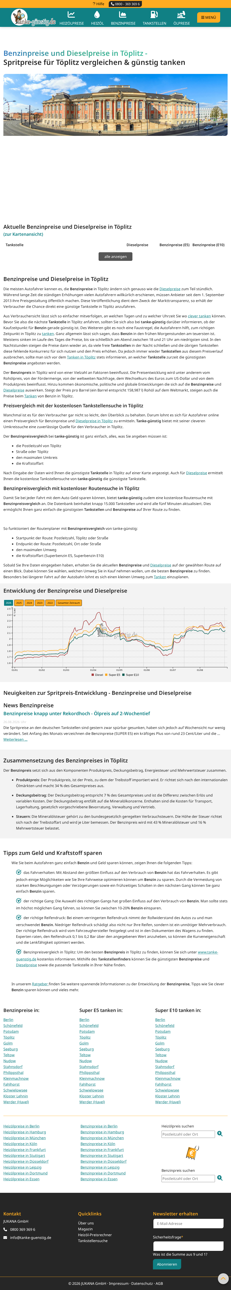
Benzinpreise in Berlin (99, 1126)
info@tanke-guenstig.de (30, 1237)
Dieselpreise (169, 288)
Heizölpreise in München (24, 1137)
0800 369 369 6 (22, 1229)
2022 (50, 602)
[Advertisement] (115, 174)
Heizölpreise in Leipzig (22, 1167)
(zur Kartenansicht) (23, 234)
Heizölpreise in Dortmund (25, 1173)
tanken (48, 333)
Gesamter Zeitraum (69, 602)
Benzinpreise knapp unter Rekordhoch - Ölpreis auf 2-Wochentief (76, 713)
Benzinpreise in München (102, 1137)
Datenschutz (142, 1283)
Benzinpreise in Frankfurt (102, 1149)
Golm (8, 1043)
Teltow (9, 1054)
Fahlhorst (11, 1084)
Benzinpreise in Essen (99, 1179)
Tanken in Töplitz (81, 357)
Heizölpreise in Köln (20, 1143)
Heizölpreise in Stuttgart (24, 1155)
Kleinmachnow (16, 1078)
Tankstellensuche (93, 1240)
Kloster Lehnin (15, 1096)
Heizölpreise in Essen (21, 1179)
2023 (39, 602)
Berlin (8, 1019)
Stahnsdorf (13, 1066)
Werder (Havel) (16, 1101)
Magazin (85, 1228)
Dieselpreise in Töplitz (94, 420)
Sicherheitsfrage (168, 1237)
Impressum (119, 1283)
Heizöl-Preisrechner (95, 1234)
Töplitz (9, 1037)
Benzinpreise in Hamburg (102, 1132)
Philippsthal (13, 1072)
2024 (29, 602)
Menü (210, 17)
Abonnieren (167, 1264)
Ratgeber (40, 983)
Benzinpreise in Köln (98, 1143)
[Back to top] (223, 1278)
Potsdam (11, 1031)
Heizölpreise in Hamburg (24, 1132)
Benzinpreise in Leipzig (100, 1167)
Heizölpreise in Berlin (21, 1126)
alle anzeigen (115, 256)
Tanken (30, 396)
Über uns (86, 1223)
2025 (19, 602)
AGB (159, 1283)
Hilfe (99, 3)
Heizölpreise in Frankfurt (24, 1149)
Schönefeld (13, 1025)
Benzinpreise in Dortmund (103, 1173)
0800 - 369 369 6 (127, 4)
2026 (8, 602)
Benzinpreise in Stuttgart (102, 1155)
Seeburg (10, 1049)
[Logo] (33, 17)
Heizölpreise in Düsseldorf (26, 1161)
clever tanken (199, 316)
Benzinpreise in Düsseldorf (104, 1161)
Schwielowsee (15, 1090)
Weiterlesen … (15, 739)
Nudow (9, 1060)
